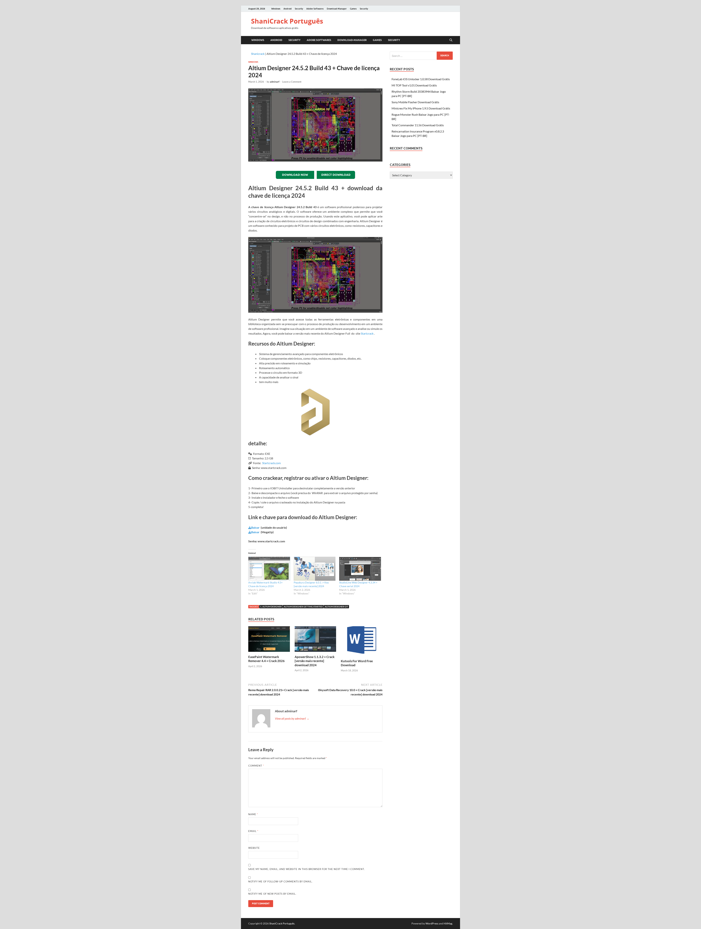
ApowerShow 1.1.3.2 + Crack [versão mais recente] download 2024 (314, 661)
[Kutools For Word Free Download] (361, 642)
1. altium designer (271, 606)
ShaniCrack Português (287, 21)
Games (353, 8)
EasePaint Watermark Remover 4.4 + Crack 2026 (266, 659)
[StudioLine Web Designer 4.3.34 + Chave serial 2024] (360, 569)
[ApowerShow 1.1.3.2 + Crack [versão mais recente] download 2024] (315, 640)
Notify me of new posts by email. (272, 893)
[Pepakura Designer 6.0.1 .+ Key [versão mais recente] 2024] (315, 569)
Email (253, 831)
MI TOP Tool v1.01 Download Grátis (414, 85)
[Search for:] (421, 56)
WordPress (432, 923)
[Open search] (451, 40)
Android (288, 8)
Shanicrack (258, 53)
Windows (275, 8)
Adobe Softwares (314, 8)
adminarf (274, 81)
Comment (256, 765)
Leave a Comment (291, 81)
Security (299, 8)
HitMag (448, 923)
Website (254, 847)
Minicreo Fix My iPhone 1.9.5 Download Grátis (421, 108)
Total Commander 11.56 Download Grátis (418, 125)
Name (253, 814)
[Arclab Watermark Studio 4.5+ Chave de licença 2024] (269, 569)
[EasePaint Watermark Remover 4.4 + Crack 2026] (269, 640)
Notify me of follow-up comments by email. (280, 881)
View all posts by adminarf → (292, 718)
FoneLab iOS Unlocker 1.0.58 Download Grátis (421, 79)
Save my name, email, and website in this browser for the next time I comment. (306, 869)
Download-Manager (337, 8)
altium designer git (336, 606)
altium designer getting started (303, 606)
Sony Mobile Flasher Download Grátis (415, 102)
